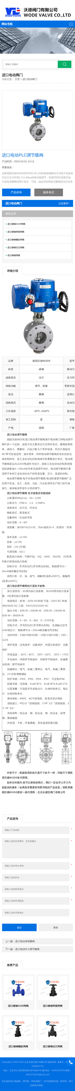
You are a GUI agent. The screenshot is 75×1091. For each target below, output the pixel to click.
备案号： (61, 1062)
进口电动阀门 (29, 79)
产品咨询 (16, 192)
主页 (17, 79)
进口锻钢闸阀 (14, 255)
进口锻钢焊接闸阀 (16, 232)
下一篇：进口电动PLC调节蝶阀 (22, 949)
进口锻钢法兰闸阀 (16, 247)
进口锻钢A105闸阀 (16, 224)
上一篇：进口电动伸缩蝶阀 (20, 941)
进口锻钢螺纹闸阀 (16, 239)
